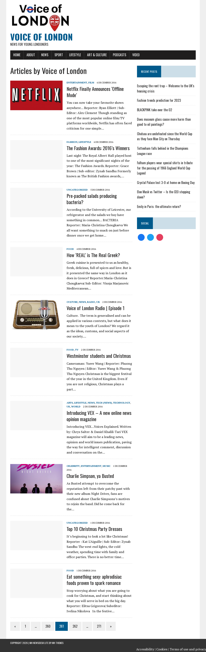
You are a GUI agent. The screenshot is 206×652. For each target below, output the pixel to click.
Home (16, 54)
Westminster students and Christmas (99, 355)
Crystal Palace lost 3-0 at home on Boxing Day (166, 182)
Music (106, 465)
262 (75, 626)
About (31, 54)
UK (98, 301)
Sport (59, 54)
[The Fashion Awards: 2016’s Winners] (36, 166)
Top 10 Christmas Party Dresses (94, 528)
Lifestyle (75, 54)
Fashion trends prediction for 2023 (159, 100)
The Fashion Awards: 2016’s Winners (98, 148)
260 (47, 626)
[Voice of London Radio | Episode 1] (36, 326)
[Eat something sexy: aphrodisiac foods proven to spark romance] (36, 595)
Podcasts (119, 54)
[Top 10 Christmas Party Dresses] (36, 547)
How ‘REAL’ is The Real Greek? (93, 255)
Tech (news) (104, 402)
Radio (91, 301)
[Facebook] (141, 237)
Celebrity (73, 465)
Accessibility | (146, 649)
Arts (70, 402)
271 (99, 626)
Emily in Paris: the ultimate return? (159, 206)
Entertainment (77, 82)
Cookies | (162, 649)
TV (76, 349)
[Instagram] (159, 237)
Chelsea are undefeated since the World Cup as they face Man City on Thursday (164, 136)
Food (70, 248)
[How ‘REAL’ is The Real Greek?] (36, 273)
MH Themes (58, 643)
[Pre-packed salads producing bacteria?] (36, 214)
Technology (121, 402)
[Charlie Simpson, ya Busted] (36, 490)
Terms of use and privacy (188, 649)
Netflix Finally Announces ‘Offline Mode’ (95, 92)
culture (72, 301)
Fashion (72, 141)
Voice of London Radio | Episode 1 (96, 307)
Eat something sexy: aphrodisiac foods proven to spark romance (94, 579)
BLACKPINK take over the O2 (154, 109)
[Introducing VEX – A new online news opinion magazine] (36, 427)
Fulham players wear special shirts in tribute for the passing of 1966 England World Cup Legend (165, 167)
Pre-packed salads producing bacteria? (92, 199)
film (91, 82)
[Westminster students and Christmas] (36, 374)
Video (136, 54)
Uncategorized (77, 189)
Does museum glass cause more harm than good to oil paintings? (164, 122)
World (75, 406)
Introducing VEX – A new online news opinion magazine (99, 416)
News (44, 54)
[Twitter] (150, 237)
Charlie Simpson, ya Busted (90, 475)
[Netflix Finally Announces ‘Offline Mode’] (36, 107)
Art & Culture (97, 54)
